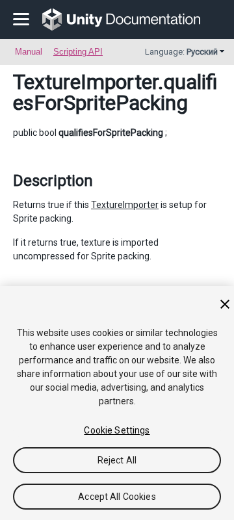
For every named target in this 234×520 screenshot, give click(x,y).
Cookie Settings (117, 430)
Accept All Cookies (117, 496)
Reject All (117, 460)
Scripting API (78, 52)
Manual (28, 52)
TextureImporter (85, 82)
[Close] (225, 304)
